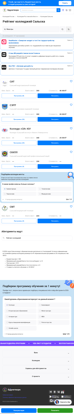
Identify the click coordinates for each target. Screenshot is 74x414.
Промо (69, 40)
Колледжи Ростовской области (27, 16)
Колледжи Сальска (46, 16)
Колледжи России (8, 16)
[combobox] (40, 10)
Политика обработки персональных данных (14, 397)
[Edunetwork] (11, 10)
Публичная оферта (8, 395)
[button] (37, 353)
